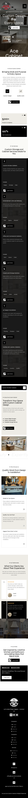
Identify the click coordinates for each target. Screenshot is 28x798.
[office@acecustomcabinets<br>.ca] (14, 772)
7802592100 (14, 767)
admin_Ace (6, 667)
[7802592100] (14, 764)
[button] (24, 6)
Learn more (6, 677)
